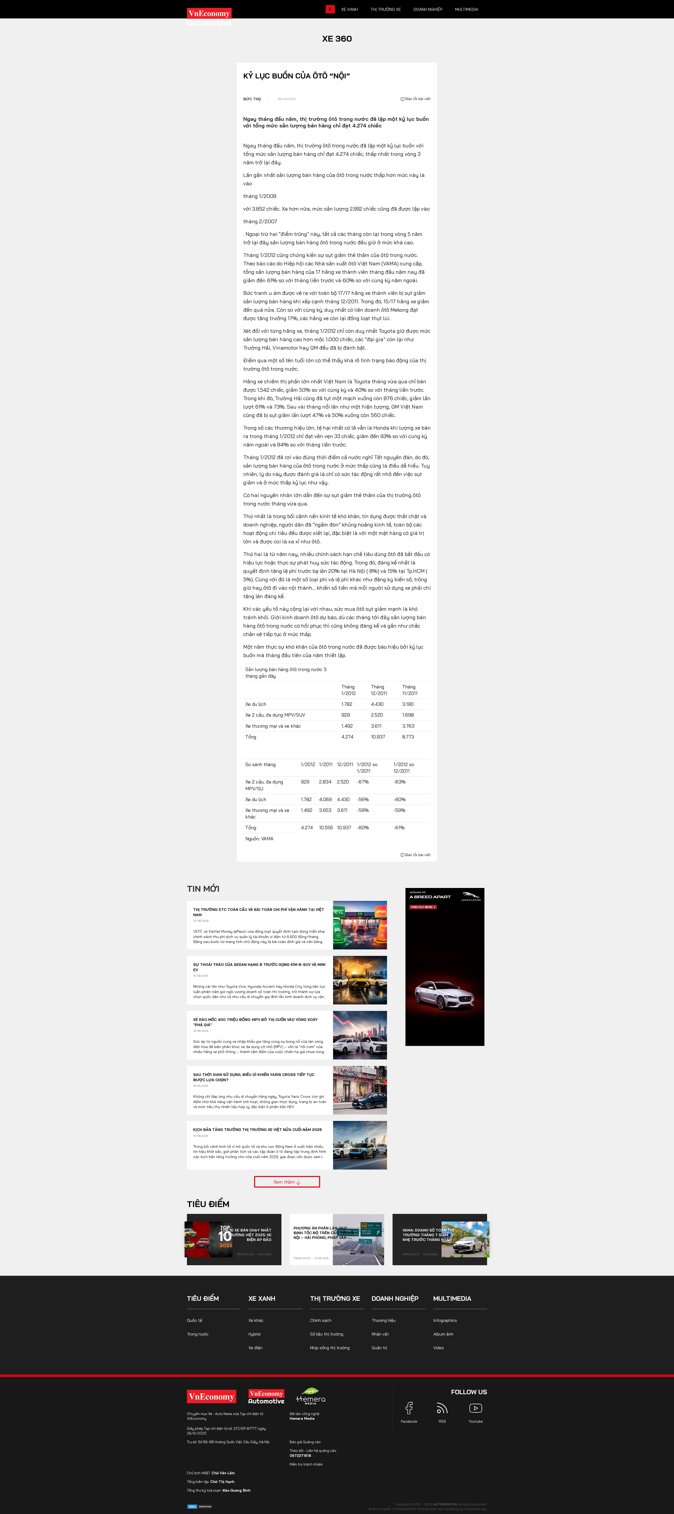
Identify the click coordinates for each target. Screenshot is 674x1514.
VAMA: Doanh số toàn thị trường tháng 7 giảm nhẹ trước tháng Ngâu (428, 1235)
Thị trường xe (385, 9)
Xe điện (255, 1347)
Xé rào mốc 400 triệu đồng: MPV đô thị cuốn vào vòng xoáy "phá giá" (255, 1022)
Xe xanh (349, 9)
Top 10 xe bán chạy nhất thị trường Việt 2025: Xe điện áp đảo (245, 1235)
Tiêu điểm (208, 1204)
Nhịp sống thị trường (330, 1347)
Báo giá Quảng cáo (305, 1442)
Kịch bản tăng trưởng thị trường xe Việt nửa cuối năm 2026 (257, 1129)
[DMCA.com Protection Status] (200, 1506)
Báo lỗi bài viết (417, 98)
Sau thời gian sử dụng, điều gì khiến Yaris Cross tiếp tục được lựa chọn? (253, 1077)
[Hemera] (310, 1396)
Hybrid (254, 1334)
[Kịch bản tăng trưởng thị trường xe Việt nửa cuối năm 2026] (360, 1145)
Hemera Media (302, 1418)
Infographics (445, 1320)
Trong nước (245, 1254)
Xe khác (256, 1320)
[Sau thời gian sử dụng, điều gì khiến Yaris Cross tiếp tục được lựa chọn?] (360, 1090)
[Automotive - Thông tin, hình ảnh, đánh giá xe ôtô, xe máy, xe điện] (218, 18)
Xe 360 (337, 38)
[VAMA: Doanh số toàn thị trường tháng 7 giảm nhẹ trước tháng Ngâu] (465, 1239)
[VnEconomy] (211, 1396)
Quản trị (379, 1347)
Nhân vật (380, 1334)
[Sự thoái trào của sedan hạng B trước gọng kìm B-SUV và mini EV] (360, 980)
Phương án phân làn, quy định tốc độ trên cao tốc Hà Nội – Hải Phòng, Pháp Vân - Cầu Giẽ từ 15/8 (324, 1233)
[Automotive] (267, 1396)
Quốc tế (194, 1320)
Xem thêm (285, 1182)
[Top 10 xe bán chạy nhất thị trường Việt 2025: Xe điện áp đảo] (208, 1239)
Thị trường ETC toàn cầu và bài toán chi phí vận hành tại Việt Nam (258, 912)
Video (438, 1347)
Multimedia (466, 9)
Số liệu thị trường (326, 1334)
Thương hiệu (384, 1320)
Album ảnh (443, 1334)
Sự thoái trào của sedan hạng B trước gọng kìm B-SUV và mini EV (259, 967)
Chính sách (320, 1320)
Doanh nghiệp (428, 9)
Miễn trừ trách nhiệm (306, 1464)
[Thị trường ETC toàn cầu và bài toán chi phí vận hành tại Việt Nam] (360, 925)
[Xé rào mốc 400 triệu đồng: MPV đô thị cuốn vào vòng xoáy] (360, 1035)
